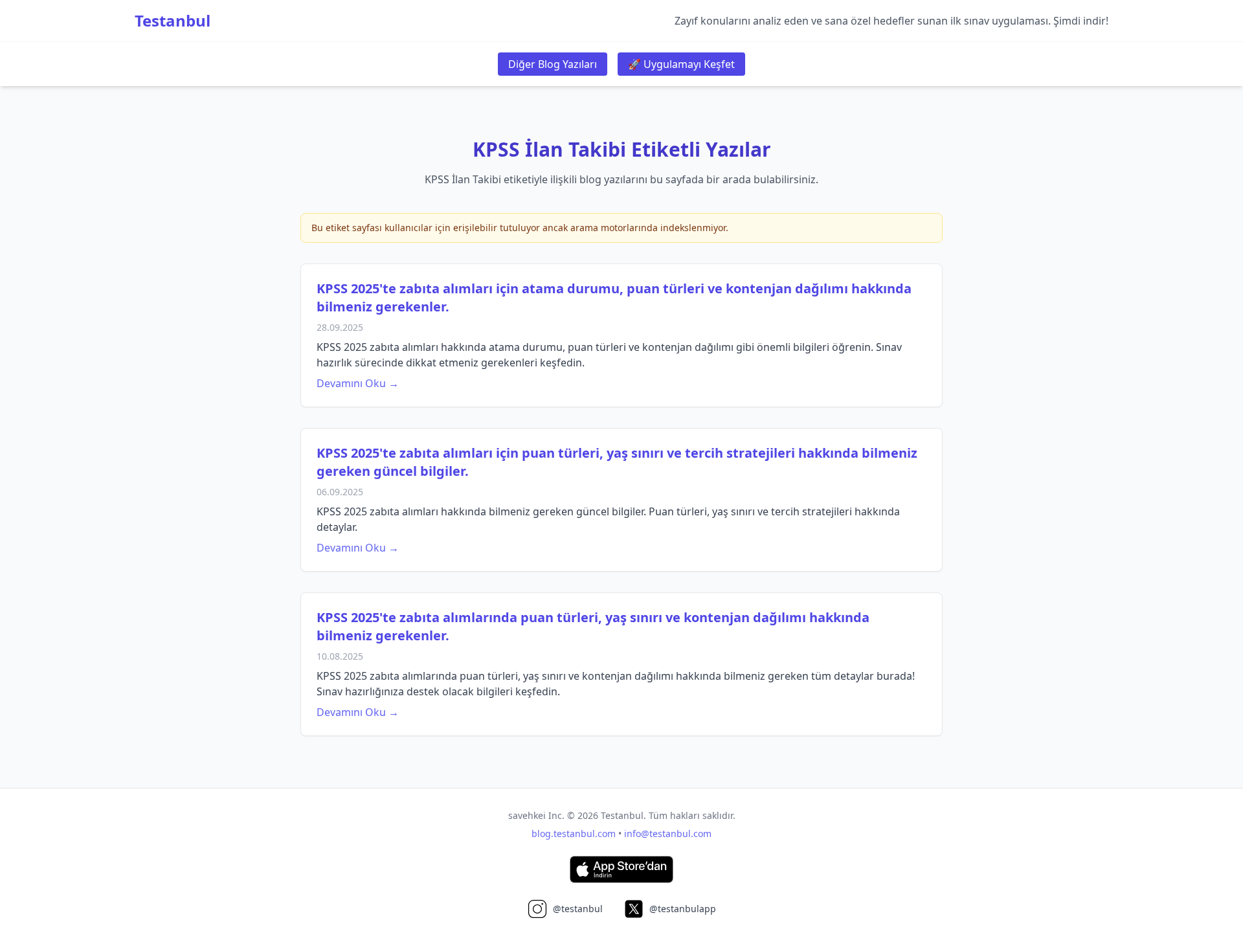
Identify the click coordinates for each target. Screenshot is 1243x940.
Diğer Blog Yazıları (552, 64)
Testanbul (172, 20)
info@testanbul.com (667, 833)
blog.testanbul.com (574, 833)
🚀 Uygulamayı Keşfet (681, 64)
